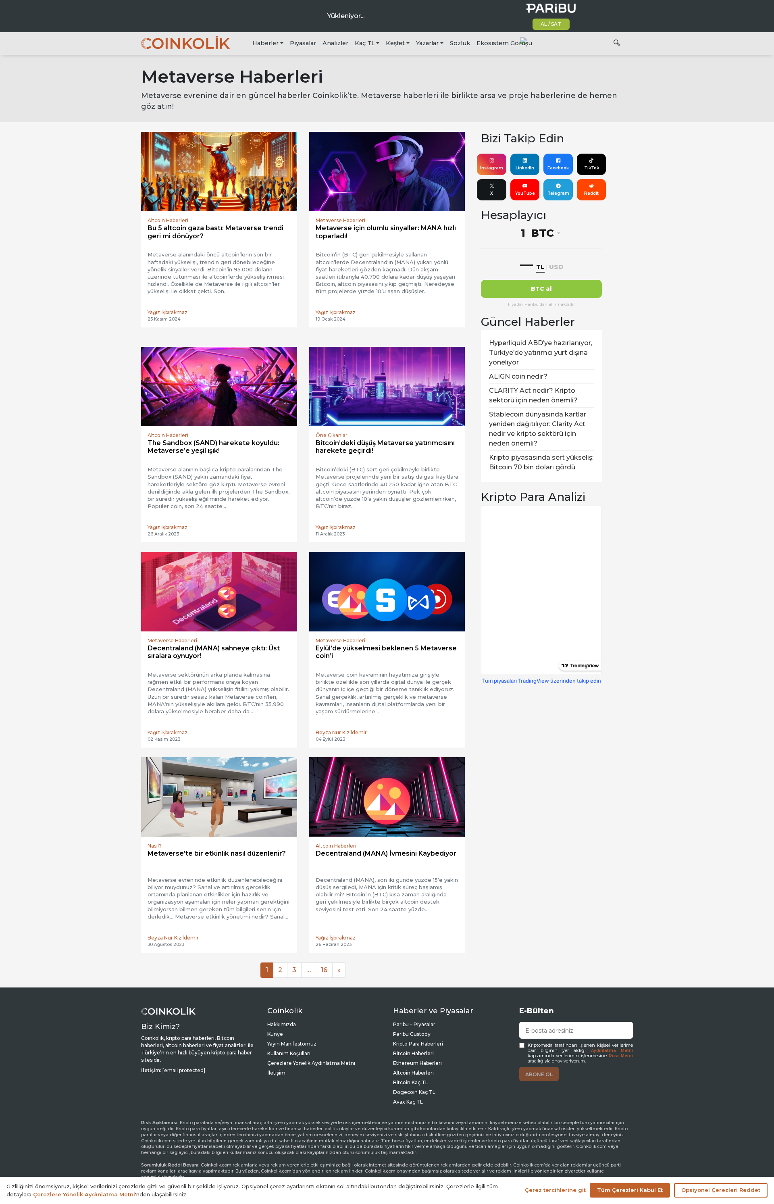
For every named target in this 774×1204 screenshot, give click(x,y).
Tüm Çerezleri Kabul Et (630, 1190)
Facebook (558, 168)
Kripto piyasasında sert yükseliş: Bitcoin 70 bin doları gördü (541, 462)
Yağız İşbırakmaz (167, 312)
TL (540, 267)
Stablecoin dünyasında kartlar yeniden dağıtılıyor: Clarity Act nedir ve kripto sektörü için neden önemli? (537, 428)
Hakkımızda (281, 1024)
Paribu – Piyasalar (414, 1024)
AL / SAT (551, 24)
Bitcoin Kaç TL (410, 1082)
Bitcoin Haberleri (413, 1053)
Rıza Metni (621, 1055)
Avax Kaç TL (408, 1102)
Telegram (558, 193)
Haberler (265, 43)
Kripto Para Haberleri (418, 1044)
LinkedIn (525, 168)
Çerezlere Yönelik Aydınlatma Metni (311, 1063)
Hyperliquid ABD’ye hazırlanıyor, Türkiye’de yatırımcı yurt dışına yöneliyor (540, 352)
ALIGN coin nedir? (518, 376)
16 (324, 970)
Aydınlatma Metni (612, 1050)
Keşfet (395, 43)
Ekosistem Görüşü (504, 43)
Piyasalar (303, 43)
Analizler (335, 43)
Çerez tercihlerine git (555, 1190)
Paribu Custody (412, 1034)
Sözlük (460, 43)
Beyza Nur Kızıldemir (341, 732)
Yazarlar (427, 43)
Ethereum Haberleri (417, 1063)
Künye (275, 1034)
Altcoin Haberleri (413, 1073)
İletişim (276, 1073)
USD (556, 267)
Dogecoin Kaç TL (414, 1092)
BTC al (541, 288)
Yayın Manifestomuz (291, 1044)
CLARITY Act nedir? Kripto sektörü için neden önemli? (533, 395)
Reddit (591, 193)
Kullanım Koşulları (288, 1053)
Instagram (491, 168)
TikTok (591, 168)
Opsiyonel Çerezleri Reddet (720, 1190)
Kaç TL (365, 43)
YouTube (525, 193)
